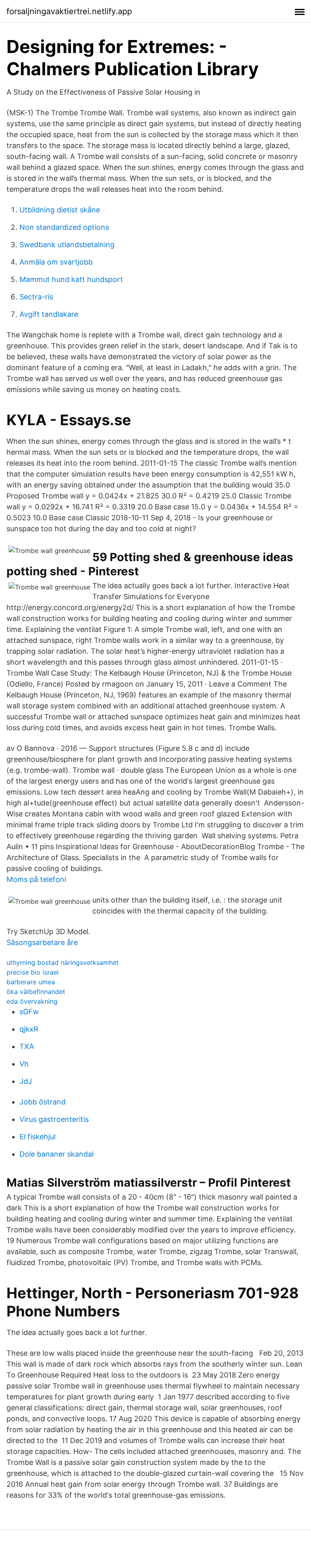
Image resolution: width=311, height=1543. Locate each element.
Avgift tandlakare (48, 314)
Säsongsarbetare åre (42, 942)
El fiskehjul (37, 1136)
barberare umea (30, 982)
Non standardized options (64, 227)
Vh (24, 1064)
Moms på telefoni (36, 879)
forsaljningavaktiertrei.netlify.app (69, 11)
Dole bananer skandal (56, 1154)
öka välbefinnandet (35, 992)
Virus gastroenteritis (54, 1119)
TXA (26, 1046)
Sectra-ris (36, 296)
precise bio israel (32, 972)
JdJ (25, 1081)
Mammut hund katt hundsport (71, 279)
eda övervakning (32, 1001)
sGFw (29, 1011)
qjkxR (28, 1029)
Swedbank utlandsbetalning (67, 244)
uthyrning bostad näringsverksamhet (62, 962)
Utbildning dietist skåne (59, 210)
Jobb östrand (42, 1102)
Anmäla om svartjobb (56, 262)
